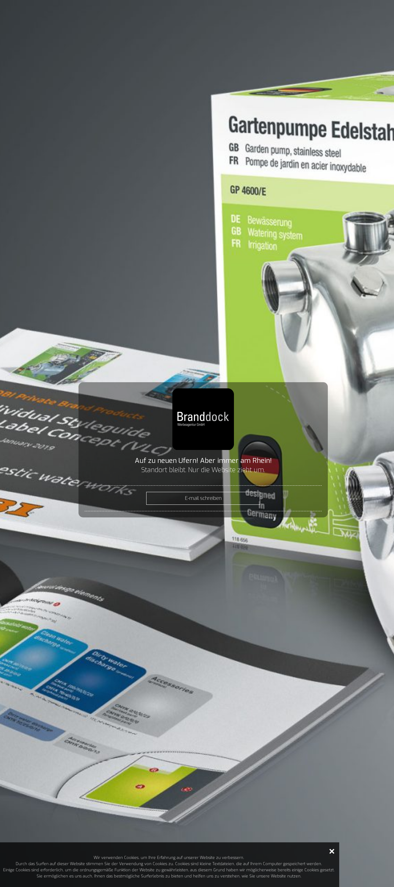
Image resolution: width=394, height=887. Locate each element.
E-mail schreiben (203, 498)
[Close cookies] (332, 851)
